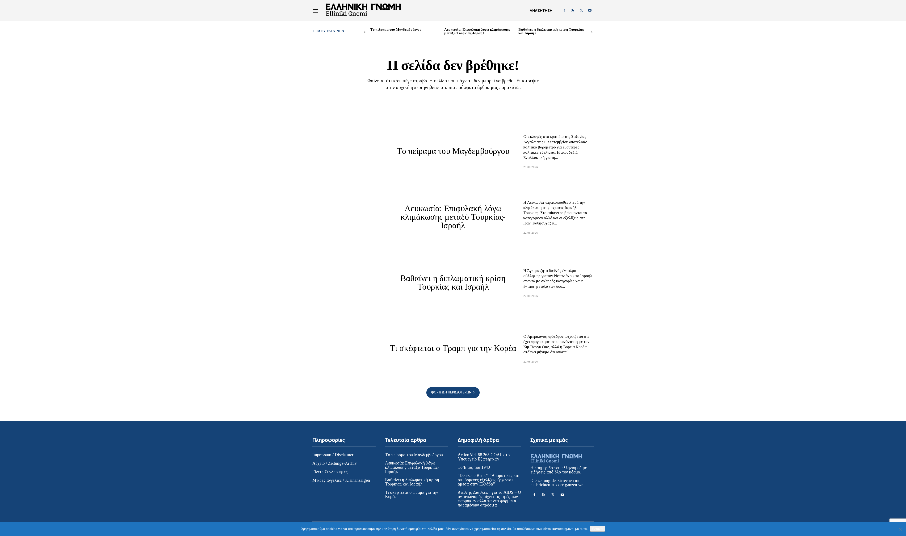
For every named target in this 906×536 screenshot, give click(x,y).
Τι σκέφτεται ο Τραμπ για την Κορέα (453, 348)
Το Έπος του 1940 (474, 467)
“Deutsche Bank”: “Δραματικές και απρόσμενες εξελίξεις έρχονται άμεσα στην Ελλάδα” (488, 479)
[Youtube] (590, 10)
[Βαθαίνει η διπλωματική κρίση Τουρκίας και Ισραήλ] (347, 282)
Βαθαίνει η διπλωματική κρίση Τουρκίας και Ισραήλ (551, 31)
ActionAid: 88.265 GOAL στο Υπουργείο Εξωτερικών (484, 456)
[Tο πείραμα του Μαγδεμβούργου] (347, 151)
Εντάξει (597, 529)
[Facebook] (564, 10)
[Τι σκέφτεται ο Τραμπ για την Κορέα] (347, 348)
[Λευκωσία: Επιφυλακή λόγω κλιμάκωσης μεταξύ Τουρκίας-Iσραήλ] (347, 217)
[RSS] (572, 10)
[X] (581, 10)
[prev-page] (365, 32)
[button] (541, 10)
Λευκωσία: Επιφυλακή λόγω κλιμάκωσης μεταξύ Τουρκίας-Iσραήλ (477, 31)
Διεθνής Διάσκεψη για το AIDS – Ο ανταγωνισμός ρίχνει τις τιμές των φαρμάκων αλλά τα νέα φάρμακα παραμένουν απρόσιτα (489, 498)
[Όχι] (900, 529)
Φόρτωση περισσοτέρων (451, 392)
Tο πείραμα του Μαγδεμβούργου (395, 29)
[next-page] (592, 32)
